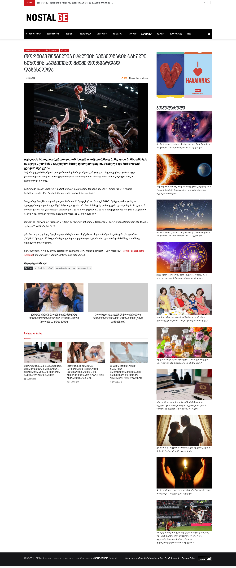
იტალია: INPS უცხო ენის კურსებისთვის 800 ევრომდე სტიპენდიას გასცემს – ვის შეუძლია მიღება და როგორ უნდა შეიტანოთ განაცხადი (85, 372)
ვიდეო (160, 34)
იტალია (70, 34)
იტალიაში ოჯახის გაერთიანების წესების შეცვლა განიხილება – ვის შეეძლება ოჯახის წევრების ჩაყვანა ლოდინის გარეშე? (181, 405)
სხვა (189, 34)
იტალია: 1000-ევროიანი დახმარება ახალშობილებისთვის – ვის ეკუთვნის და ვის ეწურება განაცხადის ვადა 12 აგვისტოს (126, 372)
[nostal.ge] (47, 17)
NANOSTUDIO (101, 558)
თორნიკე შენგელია (65, 268)
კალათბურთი (84, 268)
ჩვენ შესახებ (172, 558)
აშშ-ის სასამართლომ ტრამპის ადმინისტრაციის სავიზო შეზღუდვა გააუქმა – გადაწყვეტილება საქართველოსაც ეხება (103, 3)
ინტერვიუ (102, 34)
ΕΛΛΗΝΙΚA (146, 34)
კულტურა (117, 34)
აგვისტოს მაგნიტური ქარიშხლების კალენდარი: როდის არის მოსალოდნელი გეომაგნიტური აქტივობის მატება (184, 190)
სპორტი (132, 34)
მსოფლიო (85, 34)
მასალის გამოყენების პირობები (144, 558)
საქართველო (33, 34)
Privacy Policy (188, 558)
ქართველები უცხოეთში (36, 50)
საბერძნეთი (53, 34)
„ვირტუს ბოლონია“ (44, 268)
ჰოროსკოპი (176, 34)
